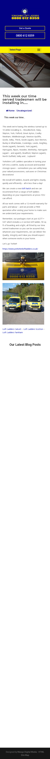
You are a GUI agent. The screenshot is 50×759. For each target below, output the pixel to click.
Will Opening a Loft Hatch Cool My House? (24, 442)
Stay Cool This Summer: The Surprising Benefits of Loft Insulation (23, 719)
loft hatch (26, 188)
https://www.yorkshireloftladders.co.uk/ (20, 248)
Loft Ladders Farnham (12, 332)
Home (11, 110)
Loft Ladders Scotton (33, 329)
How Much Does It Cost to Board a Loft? (23, 682)
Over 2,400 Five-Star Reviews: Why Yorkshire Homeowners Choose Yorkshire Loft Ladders (24, 480)
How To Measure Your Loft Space (20, 653)
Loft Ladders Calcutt (11, 329)
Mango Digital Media (27, 752)
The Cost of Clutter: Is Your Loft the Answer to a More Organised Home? (22, 384)
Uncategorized (24, 110)
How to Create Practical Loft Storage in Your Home (23, 620)
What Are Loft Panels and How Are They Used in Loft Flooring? (23, 548)
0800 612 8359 (25, 35)
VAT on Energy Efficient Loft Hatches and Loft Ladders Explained (23, 510)
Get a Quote (25, 28)
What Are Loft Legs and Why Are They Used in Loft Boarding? (25, 582)
